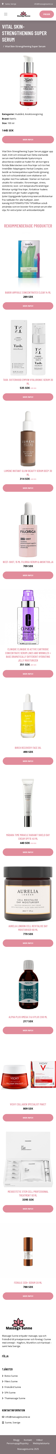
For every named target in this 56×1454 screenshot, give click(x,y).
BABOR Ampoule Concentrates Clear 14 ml (28, 292)
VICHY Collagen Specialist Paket (28, 1104)
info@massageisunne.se (43, 4)
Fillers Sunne (11, 1381)
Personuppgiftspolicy (18, 1443)
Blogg (16, 1439)
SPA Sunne (9, 1392)
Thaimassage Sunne (14, 1398)
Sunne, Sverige (10, 4)
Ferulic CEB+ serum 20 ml (28, 1282)
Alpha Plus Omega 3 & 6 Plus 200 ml (28, 1017)
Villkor (39, 1439)
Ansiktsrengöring (34, 114)
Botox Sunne (11, 1375)
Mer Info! (28, 139)
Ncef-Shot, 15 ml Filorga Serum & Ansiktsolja (28, 562)
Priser (46, 14)
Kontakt (28, 1439)
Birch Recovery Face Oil (28, 747)
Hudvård (19, 114)
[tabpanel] (28, 80)
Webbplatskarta (41, 1443)
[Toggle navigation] (5, 14)
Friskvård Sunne (12, 1387)
